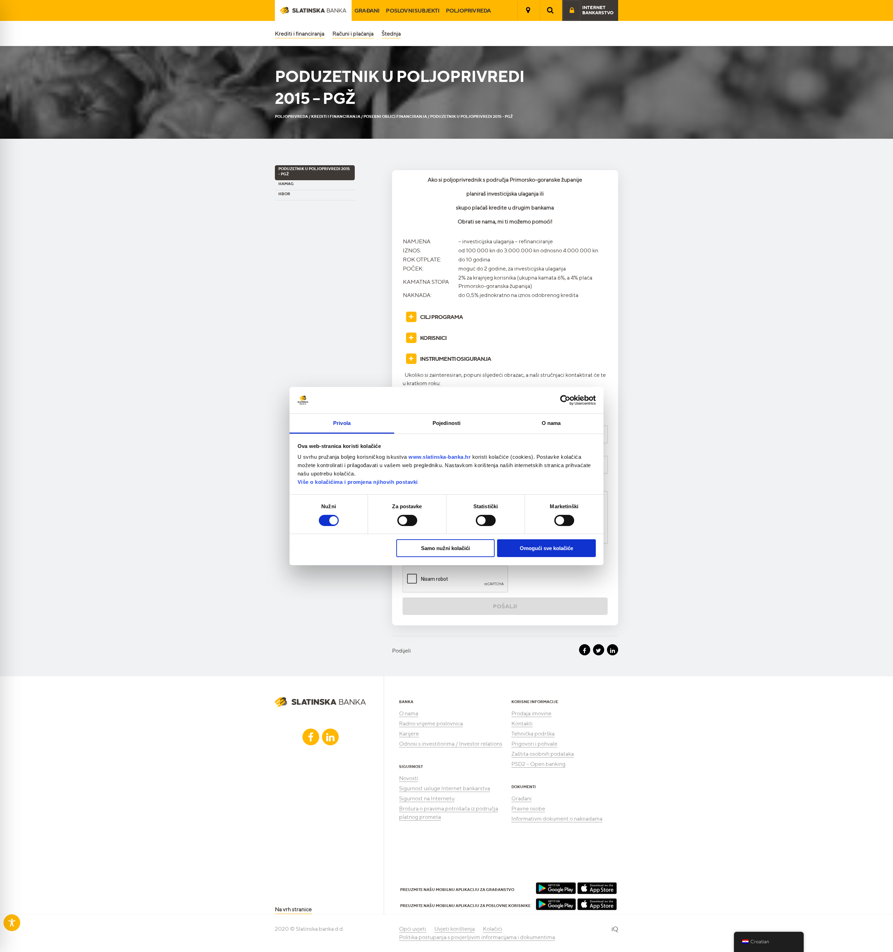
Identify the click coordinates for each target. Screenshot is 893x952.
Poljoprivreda (468, 10)
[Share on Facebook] (584, 649)
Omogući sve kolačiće (546, 548)
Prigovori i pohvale (534, 743)
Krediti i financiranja (299, 33)
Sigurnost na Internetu (427, 798)
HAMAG (286, 183)
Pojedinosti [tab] (446, 423)
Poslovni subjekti (412, 10)
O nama (408, 713)
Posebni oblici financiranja (395, 116)
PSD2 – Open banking (538, 764)
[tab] (505, 317)
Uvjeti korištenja (454, 929)
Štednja (391, 33)
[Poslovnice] (528, 10)
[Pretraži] (550, 10)
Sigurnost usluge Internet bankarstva (444, 788)
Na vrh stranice (293, 909)
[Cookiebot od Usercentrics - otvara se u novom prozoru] (565, 400)
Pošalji (505, 606)
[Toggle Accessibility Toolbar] (11, 922)
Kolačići (492, 929)
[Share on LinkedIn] (612, 649)
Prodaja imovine (531, 713)
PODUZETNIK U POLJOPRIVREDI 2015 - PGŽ (314, 171)
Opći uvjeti (412, 929)
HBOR (284, 193)
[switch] (407, 520)
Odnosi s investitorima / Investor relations (450, 743)
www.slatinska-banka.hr (439, 457)
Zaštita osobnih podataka (542, 754)
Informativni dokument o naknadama (556, 818)
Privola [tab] (342, 423)
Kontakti (522, 723)
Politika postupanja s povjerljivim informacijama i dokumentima (477, 937)
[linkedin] (330, 737)
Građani (366, 10)
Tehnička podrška (533, 733)
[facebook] (310, 737)
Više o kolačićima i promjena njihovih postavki (358, 482)
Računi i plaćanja (353, 33)
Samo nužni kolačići (445, 548)
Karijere (409, 733)
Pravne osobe (528, 808)
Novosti (408, 778)
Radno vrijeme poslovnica (431, 723)
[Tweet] (598, 649)
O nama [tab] (551, 423)
